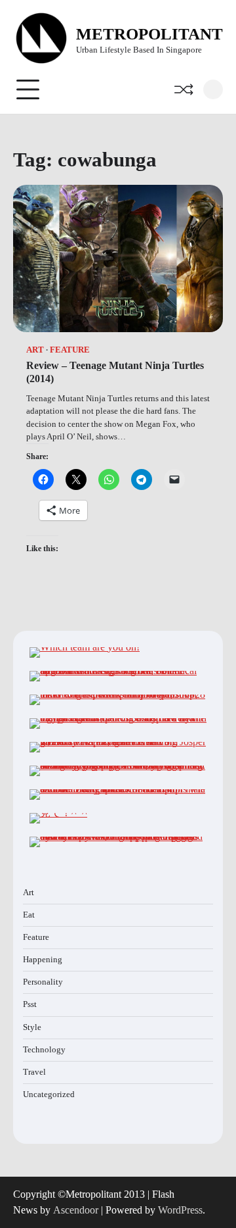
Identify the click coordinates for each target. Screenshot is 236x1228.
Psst (30, 1004)
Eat (29, 915)
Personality (43, 982)
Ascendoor (75, 1210)
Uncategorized (49, 1094)
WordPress (180, 1210)
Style (32, 1027)
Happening (42, 959)
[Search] (213, 89)
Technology (44, 1049)
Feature (70, 350)
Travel (34, 1072)
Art (35, 350)
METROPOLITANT (149, 34)
